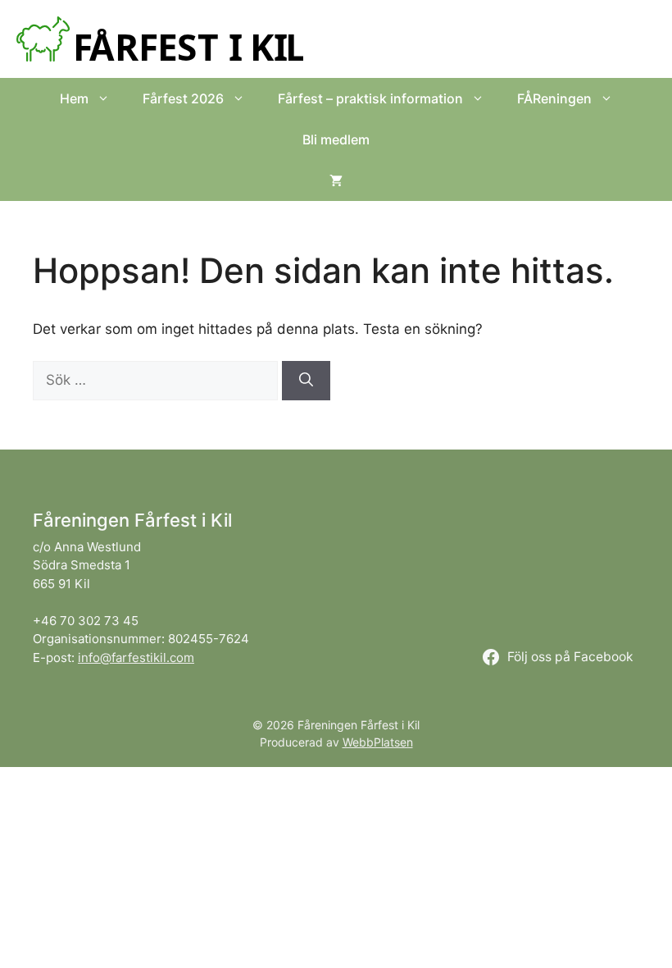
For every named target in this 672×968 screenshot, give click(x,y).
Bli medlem (336, 139)
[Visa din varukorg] (336, 180)
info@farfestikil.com (136, 657)
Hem (74, 98)
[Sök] (306, 380)
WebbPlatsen (378, 742)
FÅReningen (554, 98)
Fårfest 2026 (183, 98)
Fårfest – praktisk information (370, 98)
